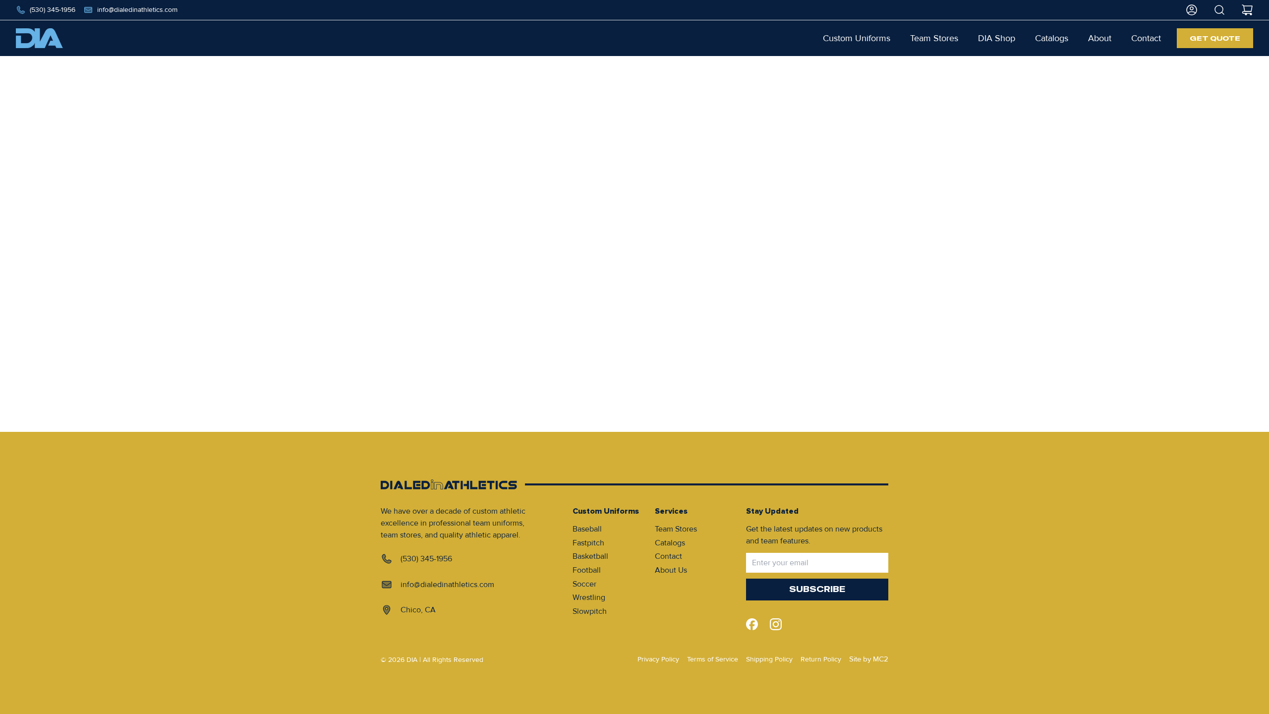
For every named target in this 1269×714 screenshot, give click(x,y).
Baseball (587, 529)
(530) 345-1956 (52, 9)
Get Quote (1215, 38)
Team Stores (676, 529)
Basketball (590, 556)
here (672, 108)
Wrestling (589, 597)
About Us (671, 570)
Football (587, 570)
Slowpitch (590, 611)
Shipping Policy (769, 659)
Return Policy (821, 659)
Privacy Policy (658, 659)
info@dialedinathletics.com (137, 9)
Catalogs (670, 543)
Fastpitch (588, 543)
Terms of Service (712, 659)
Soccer (584, 584)
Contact (668, 556)
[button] (856, 38)
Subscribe (817, 589)
